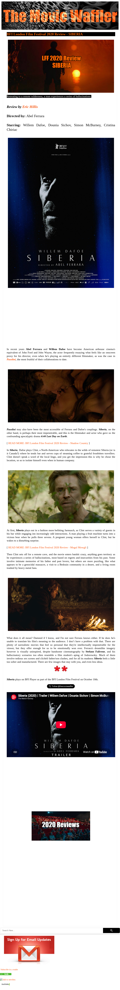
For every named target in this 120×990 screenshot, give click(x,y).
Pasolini (11, 359)
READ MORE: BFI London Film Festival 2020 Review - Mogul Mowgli (47, 547)
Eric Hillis (30, 107)
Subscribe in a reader (9, 969)
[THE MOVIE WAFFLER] (5, 974)
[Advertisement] (61, 316)
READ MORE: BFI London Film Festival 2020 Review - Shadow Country (48, 443)
